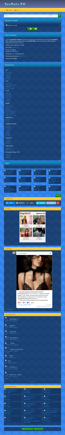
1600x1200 (8, 72)
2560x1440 (8, 83)
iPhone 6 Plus (9, 110)
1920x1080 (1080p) (10, 85)
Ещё (57, 195)
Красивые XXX (15, 47)
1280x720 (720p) (10, 88)
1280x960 (8, 75)
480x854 (8, 132)
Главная (9, 10)
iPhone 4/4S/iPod (10, 113)
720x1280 (8, 129)
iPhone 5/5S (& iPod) (11, 112)
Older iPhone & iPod (11, 115)
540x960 (8, 131)
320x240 (8, 121)
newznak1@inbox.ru (28, 429)
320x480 (8, 135)
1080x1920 (8, 126)
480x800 (8, 134)
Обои (17, 10)
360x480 (8, 119)
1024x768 (8, 77)
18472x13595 (22, 56)
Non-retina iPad (10, 107)
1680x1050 (8, 97)
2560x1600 (8, 94)
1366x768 (8, 140)
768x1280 (8, 154)
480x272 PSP (9, 150)
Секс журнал (8, 309)
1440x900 (8, 99)
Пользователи (39, 429)
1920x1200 (8, 96)
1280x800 (8, 101)
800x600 (8, 78)
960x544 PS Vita (10, 148)
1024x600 (8, 142)
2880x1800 (8, 93)
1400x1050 (8, 74)
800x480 (8, 143)
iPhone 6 (8, 109)
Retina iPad (8, 105)
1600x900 (8, 86)
